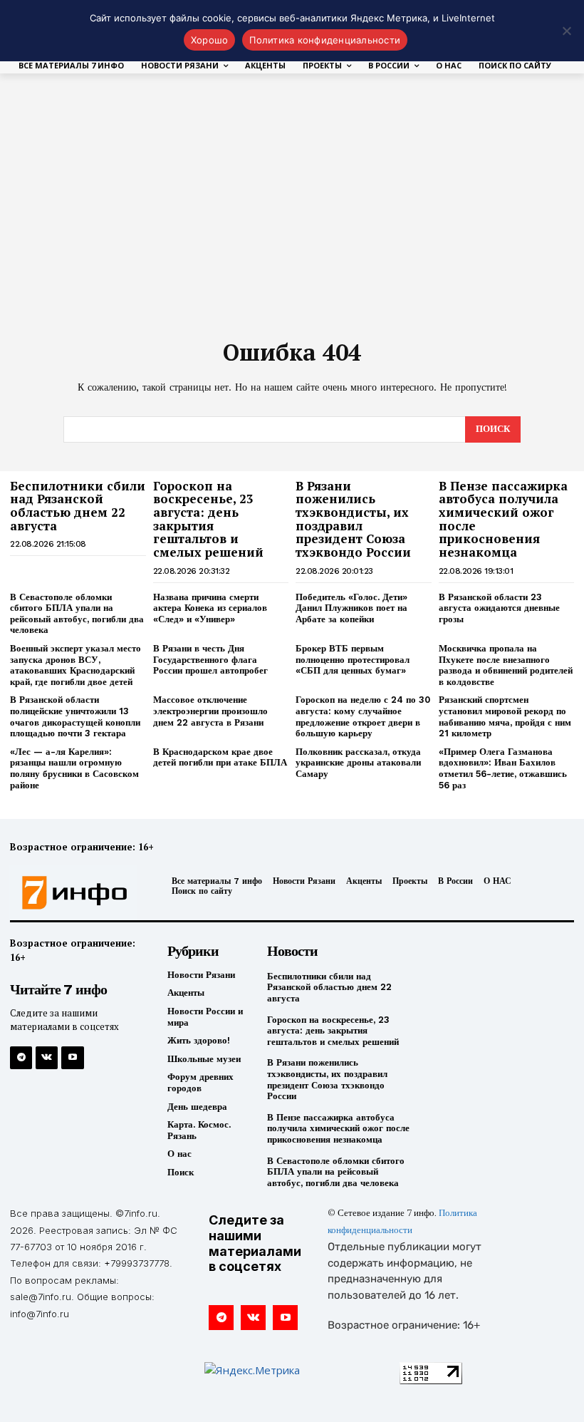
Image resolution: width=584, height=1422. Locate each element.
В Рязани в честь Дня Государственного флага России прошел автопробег (210, 659)
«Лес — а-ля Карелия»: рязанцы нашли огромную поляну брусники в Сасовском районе (74, 768)
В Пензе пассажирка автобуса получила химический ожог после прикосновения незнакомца (503, 519)
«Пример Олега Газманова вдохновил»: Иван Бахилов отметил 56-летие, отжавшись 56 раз (503, 768)
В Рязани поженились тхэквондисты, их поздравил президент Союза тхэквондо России (353, 519)
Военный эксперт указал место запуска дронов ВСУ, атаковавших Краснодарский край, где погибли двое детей (75, 665)
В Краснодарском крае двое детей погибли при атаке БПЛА (220, 757)
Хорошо (210, 40)
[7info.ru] (75, 893)
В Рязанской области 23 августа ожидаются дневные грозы (499, 608)
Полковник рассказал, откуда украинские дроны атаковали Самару (358, 762)
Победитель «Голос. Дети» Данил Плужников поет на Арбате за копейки (351, 608)
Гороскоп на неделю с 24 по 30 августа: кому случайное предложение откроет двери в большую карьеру (363, 716)
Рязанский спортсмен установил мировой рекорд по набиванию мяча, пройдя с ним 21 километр (505, 716)
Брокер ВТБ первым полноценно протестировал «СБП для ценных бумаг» (353, 659)
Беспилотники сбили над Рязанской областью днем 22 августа (77, 506)
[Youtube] (72, 1057)
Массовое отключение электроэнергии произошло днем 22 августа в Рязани (210, 710)
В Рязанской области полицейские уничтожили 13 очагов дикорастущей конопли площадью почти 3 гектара (75, 716)
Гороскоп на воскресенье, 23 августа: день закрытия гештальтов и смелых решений (208, 519)
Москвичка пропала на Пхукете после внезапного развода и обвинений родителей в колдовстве (506, 665)
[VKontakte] (47, 1057)
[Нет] (566, 31)
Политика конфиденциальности (324, 40)
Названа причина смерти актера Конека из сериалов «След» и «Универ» (210, 608)
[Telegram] (21, 1057)
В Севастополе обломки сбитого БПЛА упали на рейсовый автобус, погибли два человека (77, 614)
